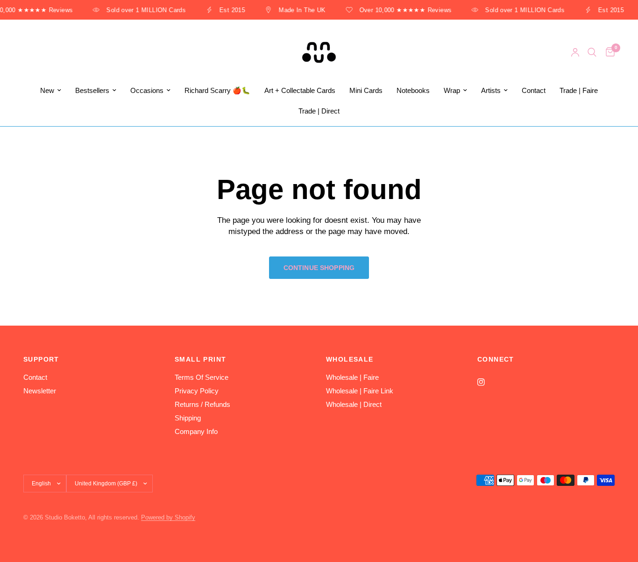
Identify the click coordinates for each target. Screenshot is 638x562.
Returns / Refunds (202, 404)
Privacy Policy (197, 391)
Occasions (146, 90)
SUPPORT (41, 359)
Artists (491, 90)
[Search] (592, 52)
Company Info (196, 431)
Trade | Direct (319, 111)
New (47, 90)
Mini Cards (366, 90)
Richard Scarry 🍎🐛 (217, 90)
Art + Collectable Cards (299, 90)
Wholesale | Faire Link (359, 391)
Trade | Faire (579, 90)
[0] (608, 52)
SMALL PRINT (200, 359)
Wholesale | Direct (354, 404)
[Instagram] (487, 382)
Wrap (452, 90)
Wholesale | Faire (352, 377)
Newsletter (39, 391)
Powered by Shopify (168, 517)
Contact (534, 90)
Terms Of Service (201, 377)
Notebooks (413, 90)
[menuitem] (50, 90)
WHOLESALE (350, 359)
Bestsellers (92, 90)
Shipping (188, 418)
